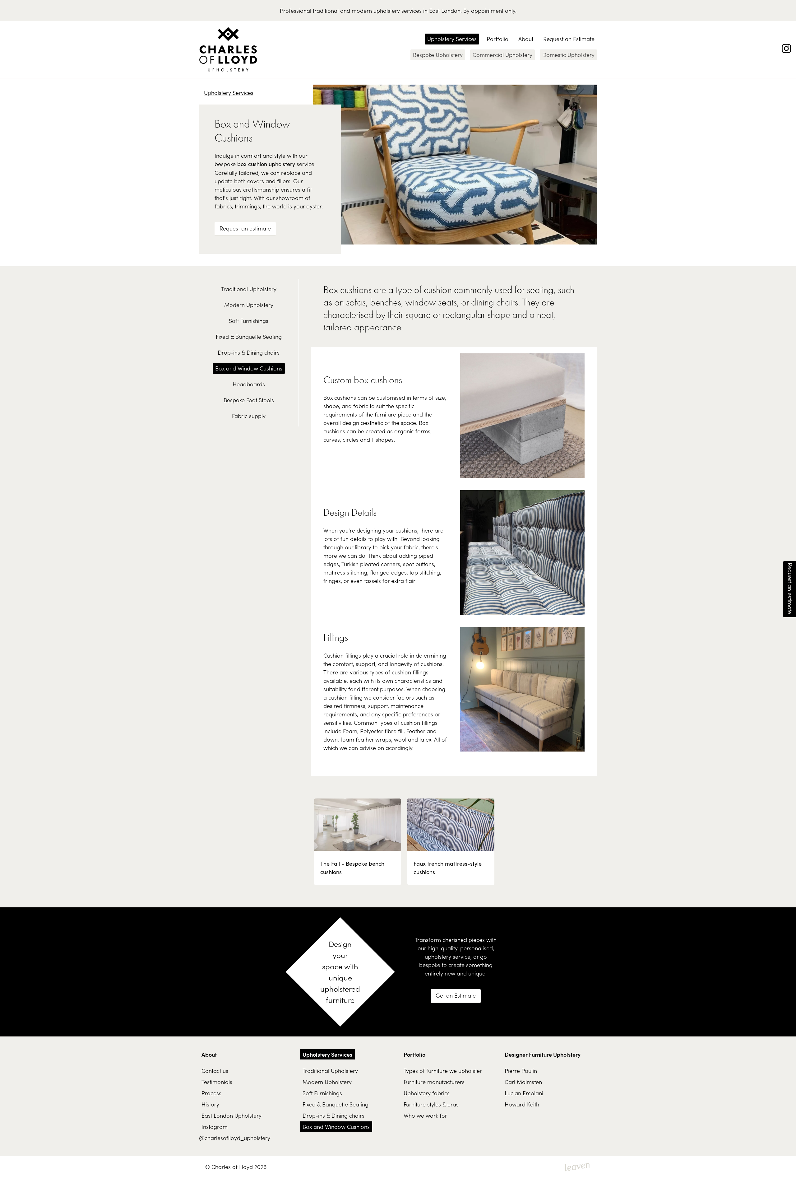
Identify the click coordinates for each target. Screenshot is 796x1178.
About (525, 39)
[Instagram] (786, 48)
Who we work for (425, 1115)
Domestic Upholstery (568, 54)
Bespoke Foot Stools (249, 400)
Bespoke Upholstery (438, 54)
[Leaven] (577, 1167)
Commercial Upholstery (502, 54)
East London (444, 10)
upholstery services (397, 10)
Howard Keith (522, 1104)
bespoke (429, 965)
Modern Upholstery (248, 305)
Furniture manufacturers (434, 1082)
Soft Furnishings (248, 320)
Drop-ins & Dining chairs (249, 352)
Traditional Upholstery (248, 289)
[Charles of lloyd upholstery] (228, 49)
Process (211, 1093)
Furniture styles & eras (431, 1104)
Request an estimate (245, 228)
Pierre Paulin (521, 1070)
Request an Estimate (569, 39)
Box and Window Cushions (248, 368)
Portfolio (497, 39)
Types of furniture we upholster (443, 1070)
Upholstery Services (452, 39)
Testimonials (216, 1082)
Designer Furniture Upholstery (543, 1054)
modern (362, 10)
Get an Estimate (456, 995)
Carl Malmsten (523, 1082)
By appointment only (489, 10)
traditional (326, 10)
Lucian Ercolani (524, 1093)
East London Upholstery (231, 1115)
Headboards (249, 384)
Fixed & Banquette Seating (249, 336)
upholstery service (447, 956)
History (210, 1104)
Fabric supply (249, 416)
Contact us (214, 1070)
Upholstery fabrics (427, 1093)
